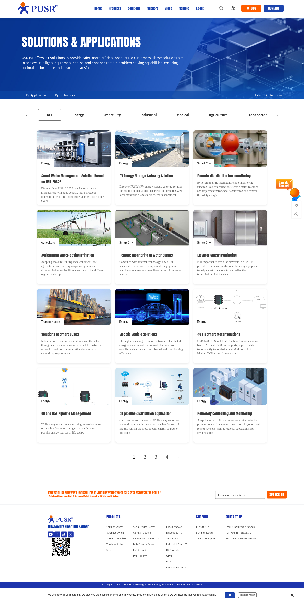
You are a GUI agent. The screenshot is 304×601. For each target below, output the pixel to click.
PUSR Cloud (139, 550)
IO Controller (173, 550)
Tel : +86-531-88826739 (238, 532)
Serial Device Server (144, 526)
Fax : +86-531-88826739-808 (241, 538)
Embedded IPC (174, 532)
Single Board (173, 538)
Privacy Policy (194, 585)
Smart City (112, 115)
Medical (182, 115)
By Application (36, 95)
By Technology (65, 95)
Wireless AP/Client (116, 538)
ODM (169, 555)
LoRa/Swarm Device (144, 544)
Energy (78, 115)
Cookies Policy (247, 595)
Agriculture (218, 115)
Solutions (134, 8)
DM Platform (140, 555)
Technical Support (206, 538)
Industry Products (176, 567)
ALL (50, 115)
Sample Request (205, 532)
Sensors (110, 550)
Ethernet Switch (115, 532)
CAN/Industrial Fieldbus (146, 538)
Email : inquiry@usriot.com (241, 526)
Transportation (259, 115)
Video (168, 8)
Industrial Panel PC (176, 544)
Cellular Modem (142, 532)
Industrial (148, 115)
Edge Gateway (174, 526)
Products (115, 8)
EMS (168, 561)
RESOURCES (202, 526)
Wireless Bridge (115, 544)
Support (152, 8)
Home (98, 8)
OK (230, 595)
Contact (273, 8)
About (200, 8)
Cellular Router (114, 526)
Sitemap (181, 585)
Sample (184, 8)
